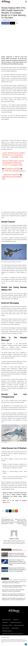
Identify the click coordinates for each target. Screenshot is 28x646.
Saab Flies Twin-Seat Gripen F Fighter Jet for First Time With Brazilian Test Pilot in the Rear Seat (18, 555)
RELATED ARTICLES (6, 549)
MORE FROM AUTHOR (17, 549)
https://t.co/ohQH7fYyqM (12, 165)
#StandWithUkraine (12, 169)
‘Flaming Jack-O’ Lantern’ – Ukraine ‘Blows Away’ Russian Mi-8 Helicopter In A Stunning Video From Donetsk (20, 522)
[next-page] (4, 574)
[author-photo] (14, 536)
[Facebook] (7, 511)
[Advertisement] (14, 40)
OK (25, 644)
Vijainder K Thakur (6, 20)
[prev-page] (2, 574)
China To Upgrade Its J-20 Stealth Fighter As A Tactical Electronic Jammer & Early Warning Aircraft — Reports (7, 521)
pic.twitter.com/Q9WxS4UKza (13, 171)
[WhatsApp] (13, 511)
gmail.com (7, 502)
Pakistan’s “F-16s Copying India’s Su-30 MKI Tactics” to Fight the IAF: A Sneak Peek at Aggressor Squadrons (13, 594)
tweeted (7, 142)
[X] (10, 511)
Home (2, 4)
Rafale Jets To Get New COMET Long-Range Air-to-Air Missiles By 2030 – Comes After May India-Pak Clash (13, 599)
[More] (16, 23)
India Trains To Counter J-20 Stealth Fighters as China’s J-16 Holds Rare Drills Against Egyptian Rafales (14, 586)
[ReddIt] (16, 511)
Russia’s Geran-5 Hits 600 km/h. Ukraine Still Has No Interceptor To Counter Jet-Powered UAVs (17, 569)
